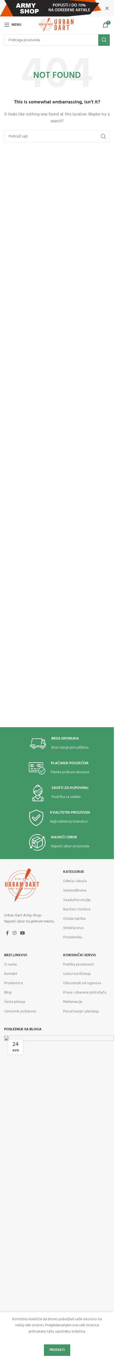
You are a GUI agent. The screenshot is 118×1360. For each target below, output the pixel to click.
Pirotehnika (72, 937)
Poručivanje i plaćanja (81, 1011)
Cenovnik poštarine (20, 1011)
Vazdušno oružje (77, 900)
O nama (10, 964)
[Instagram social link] (14, 933)
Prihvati (57, 1350)
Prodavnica (13, 983)
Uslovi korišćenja (77, 974)
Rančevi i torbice (76, 909)
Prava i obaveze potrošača (84, 992)
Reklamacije (72, 1002)
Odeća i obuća (75, 881)
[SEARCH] (104, 40)
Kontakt (10, 974)
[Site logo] (56, 25)
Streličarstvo (73, 928)
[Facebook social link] (7, 933)
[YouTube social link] (22, 933)
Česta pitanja (14, 1002)
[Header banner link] (57, 8)
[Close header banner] (107, 8)
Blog (8, 992)
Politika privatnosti (78, 964)
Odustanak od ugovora (82, 983)
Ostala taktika (74, 919)
